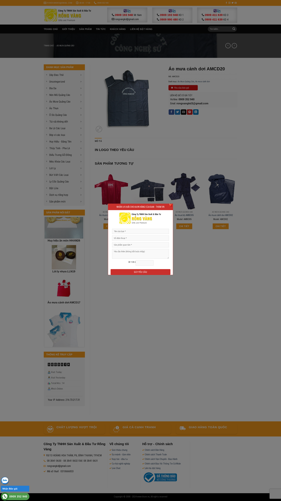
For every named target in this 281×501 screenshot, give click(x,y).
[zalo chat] (5, 480)
